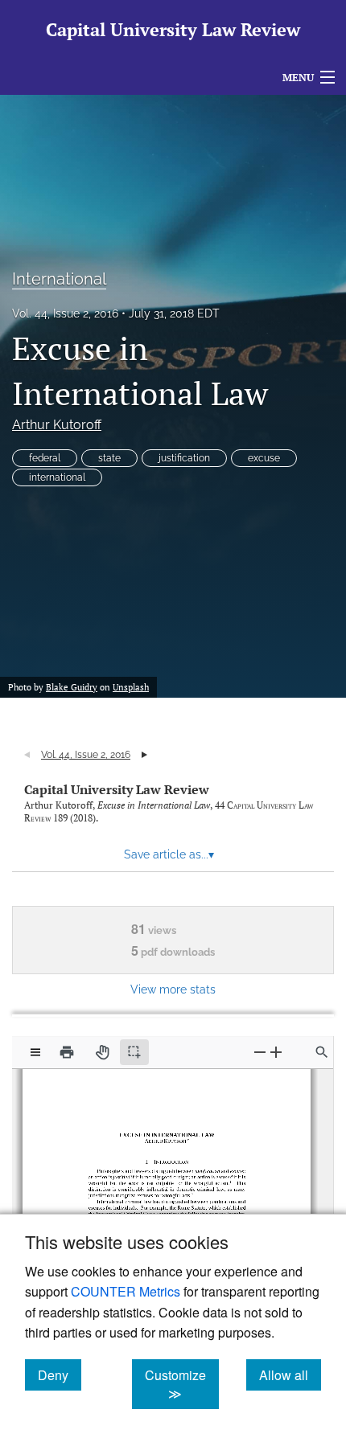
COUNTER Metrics (125, 1291)
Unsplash (131, 687)
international (57, 477)
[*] (187, 1136)
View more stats (173, 989)
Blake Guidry (71, 687)
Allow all (290, 1374)
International (59, 279)
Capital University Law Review (116, 789)
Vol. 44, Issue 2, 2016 (65, 313)
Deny (59, 1374)
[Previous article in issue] (27, 755)
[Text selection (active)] (134, 1052)
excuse (264, 458)
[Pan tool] (102, 1052)
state (109, 458)
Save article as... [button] (169, 854)
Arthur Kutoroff (56, 424)
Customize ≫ (182, 1384)
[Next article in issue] (144, 755)
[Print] (66, 1052)
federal (44, 458)
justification (184, 458)
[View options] (35, 1052)
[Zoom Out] (260, 1052)
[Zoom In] (276, 1052)
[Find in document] (321, 1052)
